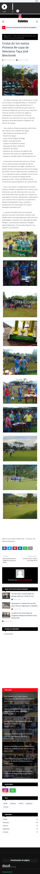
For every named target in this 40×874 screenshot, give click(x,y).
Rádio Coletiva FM (9, 60)
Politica (21, 803)
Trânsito (5, 807)
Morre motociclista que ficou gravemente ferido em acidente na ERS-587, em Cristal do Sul (19, 747)
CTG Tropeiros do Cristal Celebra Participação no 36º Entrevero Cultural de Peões (19, 698)
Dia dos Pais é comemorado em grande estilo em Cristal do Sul (22, 595)
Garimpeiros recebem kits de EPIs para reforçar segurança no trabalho (24, 604)
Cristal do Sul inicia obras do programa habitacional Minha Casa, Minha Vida (24, 615)
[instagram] (20, 16)
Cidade (5, 803)
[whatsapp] (12, 790)
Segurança (29, 803)
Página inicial (7, 36)
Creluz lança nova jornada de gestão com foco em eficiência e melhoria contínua (19, 760)
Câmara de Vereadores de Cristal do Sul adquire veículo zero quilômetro (21, 28)
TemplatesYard (7, 872)
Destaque (13, 803)
